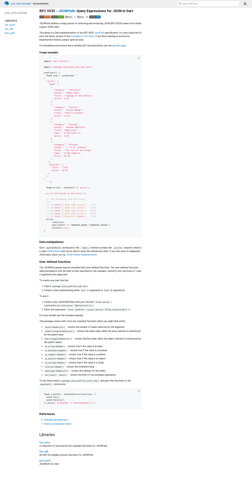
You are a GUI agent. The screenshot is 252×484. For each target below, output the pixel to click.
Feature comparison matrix (57, 423)
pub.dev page (119, 45)
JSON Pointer (53, 251)
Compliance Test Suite (82, 36)
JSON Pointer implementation (81, 254)
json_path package (20, 3)
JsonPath (99, 32)
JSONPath (66, 11)
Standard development (56, 419)
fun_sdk (43, 451)
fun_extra (44, 442)
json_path (44, 460)
